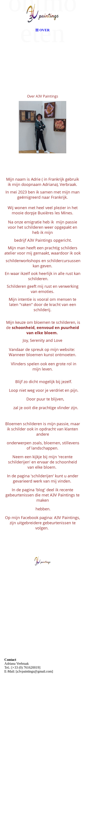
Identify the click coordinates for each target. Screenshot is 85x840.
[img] (42, 13)
